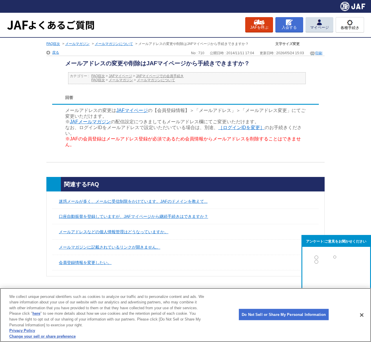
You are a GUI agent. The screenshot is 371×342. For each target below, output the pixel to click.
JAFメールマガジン (90, 121)
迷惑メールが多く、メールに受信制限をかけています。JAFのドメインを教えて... (133, 201)
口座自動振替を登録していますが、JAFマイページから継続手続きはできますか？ (133, 216)
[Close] (361, 315)
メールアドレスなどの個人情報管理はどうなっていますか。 (113, 231)
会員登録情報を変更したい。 (85, 262)
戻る (55, 52)
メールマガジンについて (114, 44)
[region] (185, 315)
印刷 (318, 53)
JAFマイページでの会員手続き (160, 76)
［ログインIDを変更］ (241, 127)
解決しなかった (336, 277)
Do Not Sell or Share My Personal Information (284, 314)
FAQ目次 (53, 44)
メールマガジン (77, 44)
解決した (336, 258)
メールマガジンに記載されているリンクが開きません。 (109, 247)
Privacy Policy (22, 330)
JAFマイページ (120, 76)
